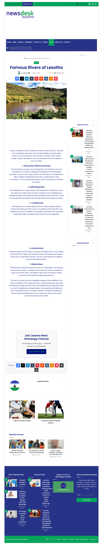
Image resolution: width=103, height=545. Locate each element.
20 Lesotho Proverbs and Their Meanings (36, 451)
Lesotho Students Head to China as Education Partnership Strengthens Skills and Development (89, 140)
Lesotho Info (24, 73)
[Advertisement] (70, 22)
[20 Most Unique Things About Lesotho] (17, 444)
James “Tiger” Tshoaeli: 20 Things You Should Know (56, 452)
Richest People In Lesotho (22, 482)
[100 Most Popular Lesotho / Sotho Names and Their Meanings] (11, 494)
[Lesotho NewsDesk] (20, 14)
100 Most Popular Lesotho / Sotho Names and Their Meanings (22, 498)
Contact (67, 42)
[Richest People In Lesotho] (11, 483)
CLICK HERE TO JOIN (36, 351)
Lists (51, 42)
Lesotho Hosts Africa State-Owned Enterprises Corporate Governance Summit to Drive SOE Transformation (89, 217)
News (14, 42)
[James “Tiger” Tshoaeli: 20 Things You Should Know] (56, 444)
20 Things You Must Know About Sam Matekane (22, 516)
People (21, 42)
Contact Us (93, 539)
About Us (58, 42)
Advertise (71, 539)
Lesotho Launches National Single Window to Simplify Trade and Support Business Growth (89, 190)
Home (9, 42)
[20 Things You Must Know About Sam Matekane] (11, 514)
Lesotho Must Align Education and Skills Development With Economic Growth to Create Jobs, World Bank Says (47, 491)
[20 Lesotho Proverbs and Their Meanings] (36, 444)
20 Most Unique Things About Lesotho (17, 451)
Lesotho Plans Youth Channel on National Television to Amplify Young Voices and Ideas (89, 165)
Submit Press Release (82, 539)
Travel (45, 42)
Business (28, 42)
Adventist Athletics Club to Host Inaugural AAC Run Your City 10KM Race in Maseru (58, 4)
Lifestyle (37, 42)
